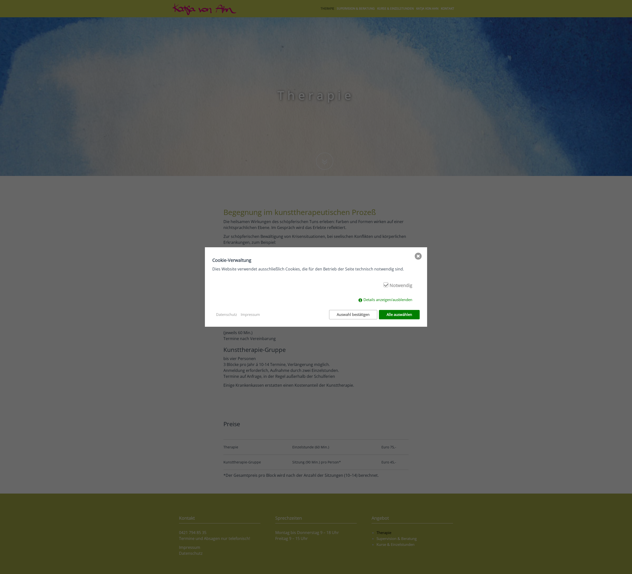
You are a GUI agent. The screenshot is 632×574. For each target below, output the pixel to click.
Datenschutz (226, 314)
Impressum (250, 314)
